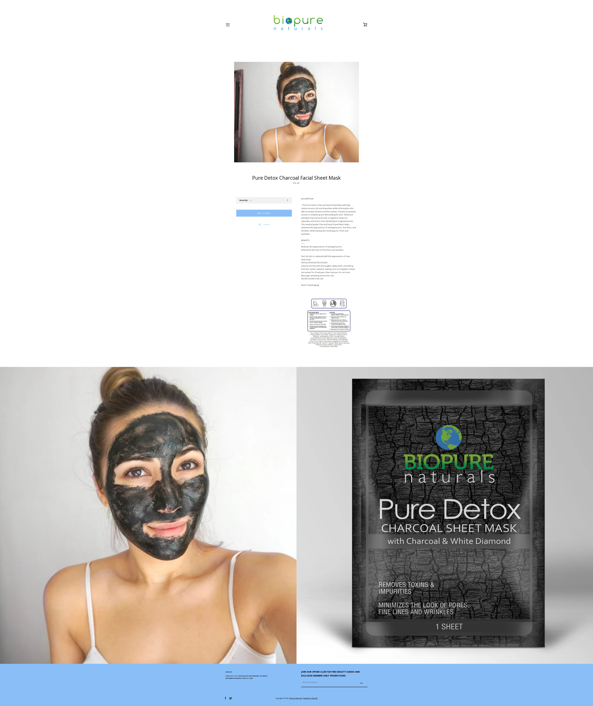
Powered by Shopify (310, 698)
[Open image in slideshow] (296, 112)
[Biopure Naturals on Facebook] (225, 698)
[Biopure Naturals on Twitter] (230, 698)
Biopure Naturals (296, 698)
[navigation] (228, 25)
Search (228, 672)
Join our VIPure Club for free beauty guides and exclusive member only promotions (330, 673)
